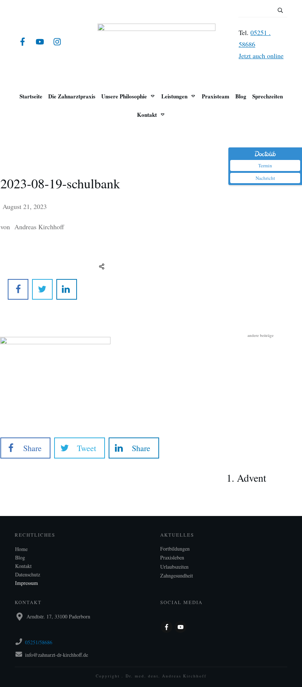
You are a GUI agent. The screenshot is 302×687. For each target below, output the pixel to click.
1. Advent (260, 466)
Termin (265, 165)
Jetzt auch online (261, 55)
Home (21, 548)
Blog (20, 557)
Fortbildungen (175, 548)
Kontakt (23, 565)
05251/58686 (38, 642)
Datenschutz (27, 574)
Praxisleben (172, 557)
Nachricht (265, 178)
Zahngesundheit (176, 575)
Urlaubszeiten (174, 566)
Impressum (26, 582)
